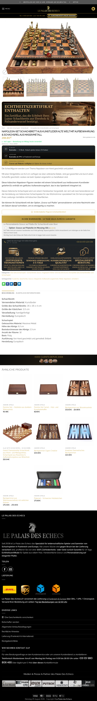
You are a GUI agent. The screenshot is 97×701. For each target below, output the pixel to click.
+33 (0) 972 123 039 (84, 242)
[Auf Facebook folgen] (4, 569)
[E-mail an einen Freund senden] (15, 284)
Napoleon (67, 279)
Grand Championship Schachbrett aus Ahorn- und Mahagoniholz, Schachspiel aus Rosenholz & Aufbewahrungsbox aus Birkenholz (16, 453)
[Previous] (6, 46)
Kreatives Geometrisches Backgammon (74, 451)
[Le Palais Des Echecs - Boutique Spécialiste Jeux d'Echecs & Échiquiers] (48, 9)
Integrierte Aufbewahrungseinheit (46, 279)
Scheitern (75, 279)
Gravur (39, 273)
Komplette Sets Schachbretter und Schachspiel (44, 128)
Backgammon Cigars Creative (45, 451)
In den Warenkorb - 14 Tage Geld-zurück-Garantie (48, 219)
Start (3, 128)
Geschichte (24, 279)
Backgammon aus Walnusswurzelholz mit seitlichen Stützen (16, 500)
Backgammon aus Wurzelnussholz (78, 407)
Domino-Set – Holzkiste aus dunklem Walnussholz (17, 408)
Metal (61, 279)
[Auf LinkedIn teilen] (19, 284)
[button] (6, 9)
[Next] (90, 46)
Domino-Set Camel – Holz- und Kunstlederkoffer (46, 408)
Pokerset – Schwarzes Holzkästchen (48, 498)
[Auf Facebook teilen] (7, 284)
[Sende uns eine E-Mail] (10, 569)
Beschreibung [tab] (8, 293)
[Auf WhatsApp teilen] (3, 284)
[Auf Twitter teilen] (11, 284)
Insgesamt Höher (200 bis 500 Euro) (55, 273)
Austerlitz (15, 279)
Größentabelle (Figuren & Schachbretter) (50, 212)
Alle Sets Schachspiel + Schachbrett (17, 128)
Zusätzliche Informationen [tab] (28, 293)
